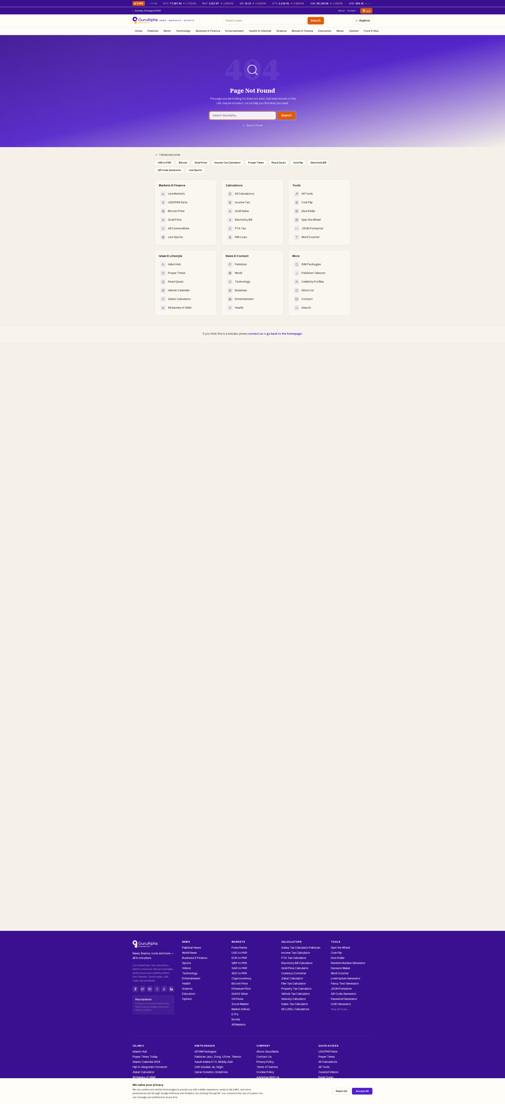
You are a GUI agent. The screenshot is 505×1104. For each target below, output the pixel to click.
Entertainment (234, 31)
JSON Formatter (341, 988)
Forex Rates (239, 947)
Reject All (341, 1091)
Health (186, 983)
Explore (364, 20)
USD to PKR (164, 162)
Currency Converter (293, 973)
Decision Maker (340, 968)
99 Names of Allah (144, 1077)
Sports (186, 963)
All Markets (239, 1024)
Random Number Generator (348, 963)
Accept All (362, 1091)
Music (340, 31)
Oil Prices (237, 999)
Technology (183, 31)
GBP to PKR (239, 963)
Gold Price (201, 162)
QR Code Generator (169, 170)
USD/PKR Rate (328, 1051)
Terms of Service (267, 1067)
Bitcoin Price (240, 983)
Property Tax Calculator (296, 988)
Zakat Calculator (292, 978)
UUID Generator (341, 1004)
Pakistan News (191, 947)
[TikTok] (164, 989)
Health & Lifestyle (260, 31)
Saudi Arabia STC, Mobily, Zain (214, 1061)
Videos (186, 968)
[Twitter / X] (143, 989)
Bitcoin (183, 162)
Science (281, 31)
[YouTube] (150, 989)
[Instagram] (157, 989)
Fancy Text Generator (345, 983)
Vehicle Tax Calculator (295, 993)
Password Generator (344, 999)
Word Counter (340, 973)
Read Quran (278, 162)
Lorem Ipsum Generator (345, 978)
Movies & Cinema (302, 31)
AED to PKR (239, 973)
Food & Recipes (373, 31)
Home (138, 31)
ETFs (235, 1014)
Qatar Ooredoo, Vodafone (211, 1072)
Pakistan (152, 31)
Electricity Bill (318, 162)
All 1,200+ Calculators (295, 1009)
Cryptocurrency (241, 978)
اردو (368, 10)
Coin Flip (298, 162)
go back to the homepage (284, 333)
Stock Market (240, 1004)
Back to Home (254, 125)
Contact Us (264, 1056)
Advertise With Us (267, 1077)
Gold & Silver (240, 993)
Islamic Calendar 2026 (146, 1061)
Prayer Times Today (145, 1056)
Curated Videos (328, 1072)
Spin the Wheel (340, 947)
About (341, 10)
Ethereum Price (241, 988)
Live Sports (195, 170)
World (167, 31)
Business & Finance (208, 31)
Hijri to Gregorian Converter (150, 1067)
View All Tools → (340, 1009)
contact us (255, 333)
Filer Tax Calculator (293, 983)
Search (316, 20)
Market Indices (241, 1009)
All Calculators (327, 1061)
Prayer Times (256, 162)
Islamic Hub (140, 1051)
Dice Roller (337, 957)
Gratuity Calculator (293, 999)
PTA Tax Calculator (293, 957)
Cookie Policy (265, 1072)
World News (189, 952)
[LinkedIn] (171, 989)
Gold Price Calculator (294, 968)
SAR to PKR (239, 968)
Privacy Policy (265, 1061)
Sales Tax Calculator (294, 1004)
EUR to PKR (239, 957)
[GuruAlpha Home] (145, 944)
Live (138, 4)
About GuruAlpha (267, 1051)
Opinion (354, 31)
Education (324, 31)
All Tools (324, 1067)
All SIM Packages (205, 1051)
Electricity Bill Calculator (296, 963)
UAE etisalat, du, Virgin (209, 1067)
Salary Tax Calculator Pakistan (300, 947)
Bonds (236, 1019)
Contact (351, 10)
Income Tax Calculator (227, 162)
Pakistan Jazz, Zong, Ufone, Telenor (218, 1056)
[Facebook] (135, 989)
